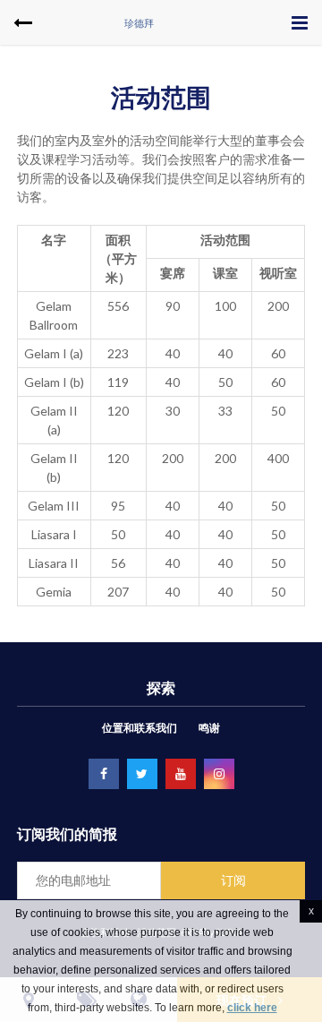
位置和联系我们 (139, 727)
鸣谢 (209, 727)
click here (252, 1007)
